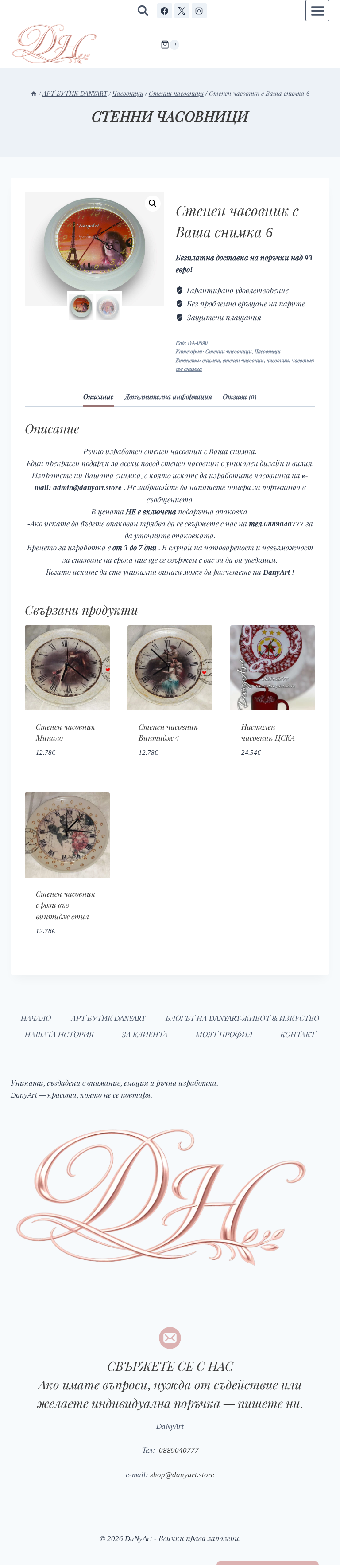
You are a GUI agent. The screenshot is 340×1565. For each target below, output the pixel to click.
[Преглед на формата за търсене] (142, 10)
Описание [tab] (98, 396)
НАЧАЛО (34, 1018)
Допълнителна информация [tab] (168, 396)
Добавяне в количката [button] (67, 772)
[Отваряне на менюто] (317, 10)
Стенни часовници (170, 115)
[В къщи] (29, 93)
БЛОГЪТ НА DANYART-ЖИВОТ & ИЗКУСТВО (241, 1018)
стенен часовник (242, 360)
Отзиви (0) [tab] (239, 396)
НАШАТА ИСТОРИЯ (59, 1034)
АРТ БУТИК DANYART (105, 1018)
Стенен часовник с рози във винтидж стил (66, 905)
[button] (153, 204)
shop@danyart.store (182, 1474)
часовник (277, 360)
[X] (181, 10)
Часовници (267, 351)
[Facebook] (164, 10)
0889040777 (177, 1450)
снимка (211, 360)
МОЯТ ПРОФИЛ (224, 1034)
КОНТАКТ (297, 1034)
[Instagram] (199, 10)
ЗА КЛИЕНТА (145, 1034)
